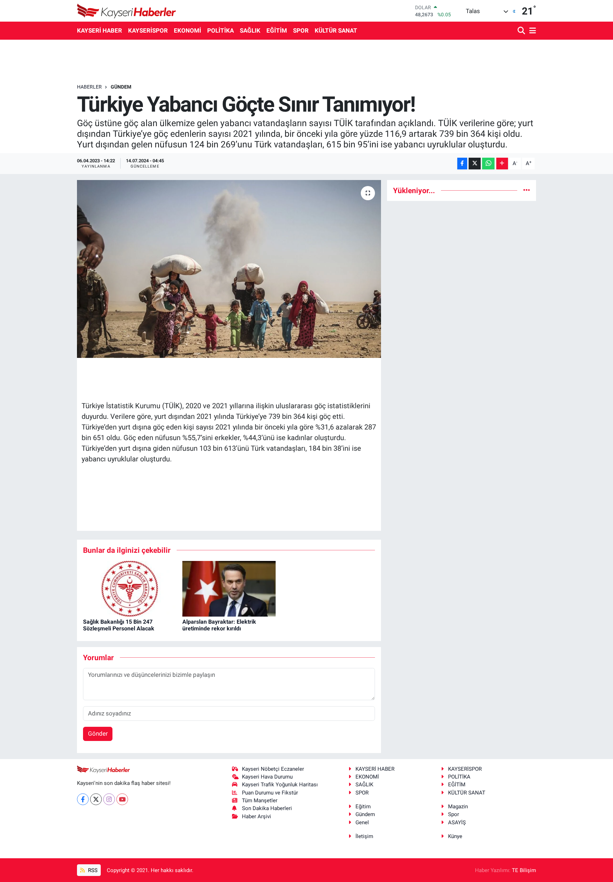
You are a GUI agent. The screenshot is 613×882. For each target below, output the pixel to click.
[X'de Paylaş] (475, 163)
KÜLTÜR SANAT (336, 30)
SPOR (301, 30)
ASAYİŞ (457, 822)
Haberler (89, 87)
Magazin (458, 806)
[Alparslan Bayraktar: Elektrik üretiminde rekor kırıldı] (229, 588)
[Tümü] (526, 190)
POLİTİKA (220, 30)
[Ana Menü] (531, 31)
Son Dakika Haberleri (267, 808)
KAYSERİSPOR (148, 30)
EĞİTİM (276, 30)
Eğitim (363, 806)
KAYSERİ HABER (99, 30)
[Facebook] (83, 799)
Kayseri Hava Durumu (267, 777)
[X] (96, 799)
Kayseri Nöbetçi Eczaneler (273, 769)
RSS (92, 870)
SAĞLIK (250, 30)
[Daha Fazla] (502, 163)
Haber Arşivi (256, 816)
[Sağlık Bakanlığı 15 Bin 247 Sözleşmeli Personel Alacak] (129, 588)
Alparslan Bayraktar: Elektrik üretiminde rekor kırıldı (219, 625)
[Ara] (522, 31)
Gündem (365, 814)
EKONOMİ (187, 30)
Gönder (98, 733)
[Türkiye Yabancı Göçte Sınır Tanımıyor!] (229, 269)
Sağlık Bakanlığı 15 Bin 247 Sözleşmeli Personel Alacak (118, 625)
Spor (453, 814)
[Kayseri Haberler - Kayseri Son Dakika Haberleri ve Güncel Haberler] (126, 10)
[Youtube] (122, 799)
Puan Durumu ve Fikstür (270, 793)
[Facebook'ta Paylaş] (462, 163)
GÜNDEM (121, 87)
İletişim (364, 836)
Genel (362, 822)
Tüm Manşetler (259, 800)
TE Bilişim (524, 870)
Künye (455, 836)
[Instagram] (109, 799)
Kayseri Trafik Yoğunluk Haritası (280, 784)
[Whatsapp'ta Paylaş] (488, 163)
